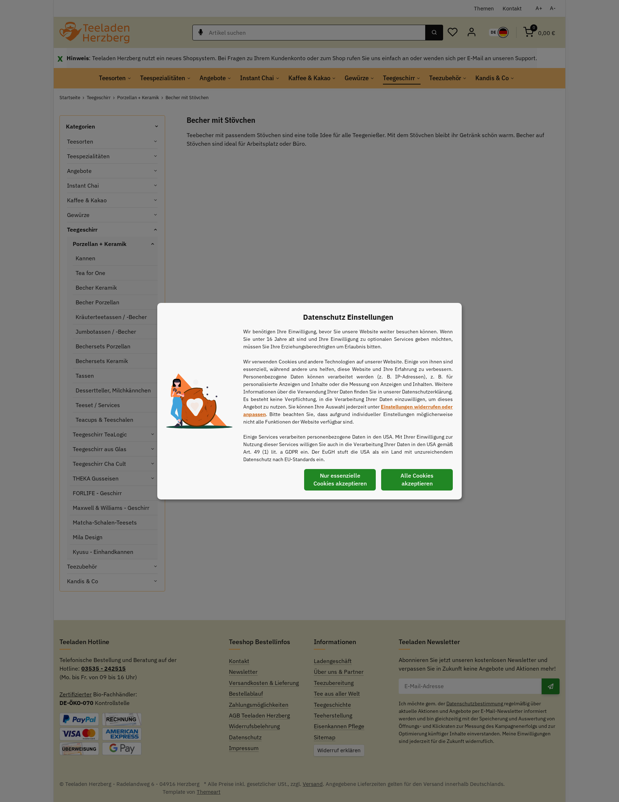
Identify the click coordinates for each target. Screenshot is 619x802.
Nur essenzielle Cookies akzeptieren (340, 479)
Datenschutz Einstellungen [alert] (348, 317)
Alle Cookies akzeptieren (416, 479)
